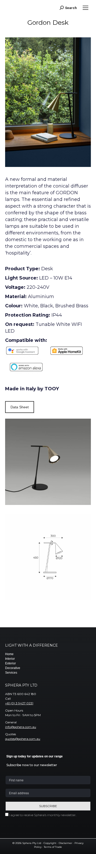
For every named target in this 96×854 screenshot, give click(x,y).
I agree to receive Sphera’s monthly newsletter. (42, 815)
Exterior (10, 663)
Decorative (12, 668)
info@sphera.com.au (20, 727)
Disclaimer (65, 843)
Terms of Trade (53, 847)
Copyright (50, 843)
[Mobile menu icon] (85, 7)
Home (9, 654)
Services (11, 672)
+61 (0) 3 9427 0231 (19, 703)
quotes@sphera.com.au (22, 739)
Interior (10, 659)
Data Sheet (19, 407)
